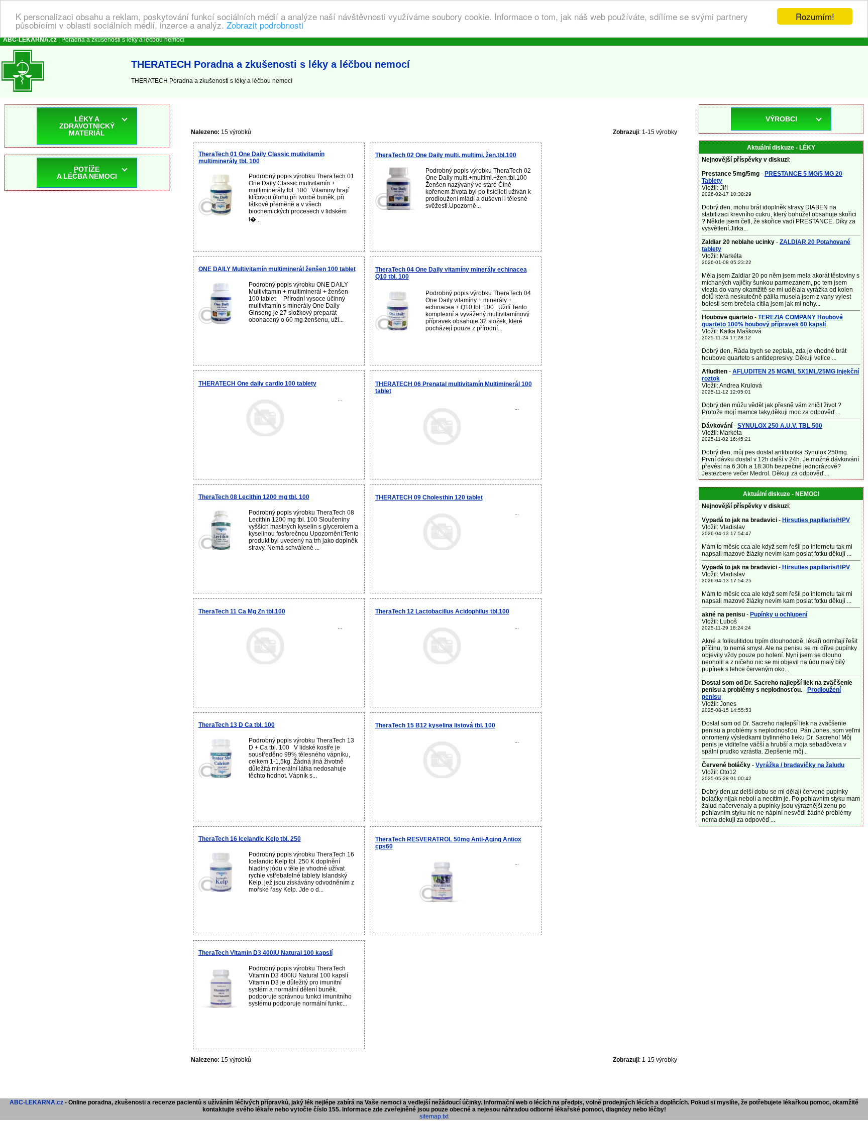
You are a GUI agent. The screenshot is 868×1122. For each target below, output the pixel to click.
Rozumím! (815, 16)
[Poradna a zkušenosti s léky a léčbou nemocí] (23, 93)
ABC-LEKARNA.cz (36, 1102)
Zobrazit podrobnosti (265, 25)
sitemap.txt (434, 1116)
